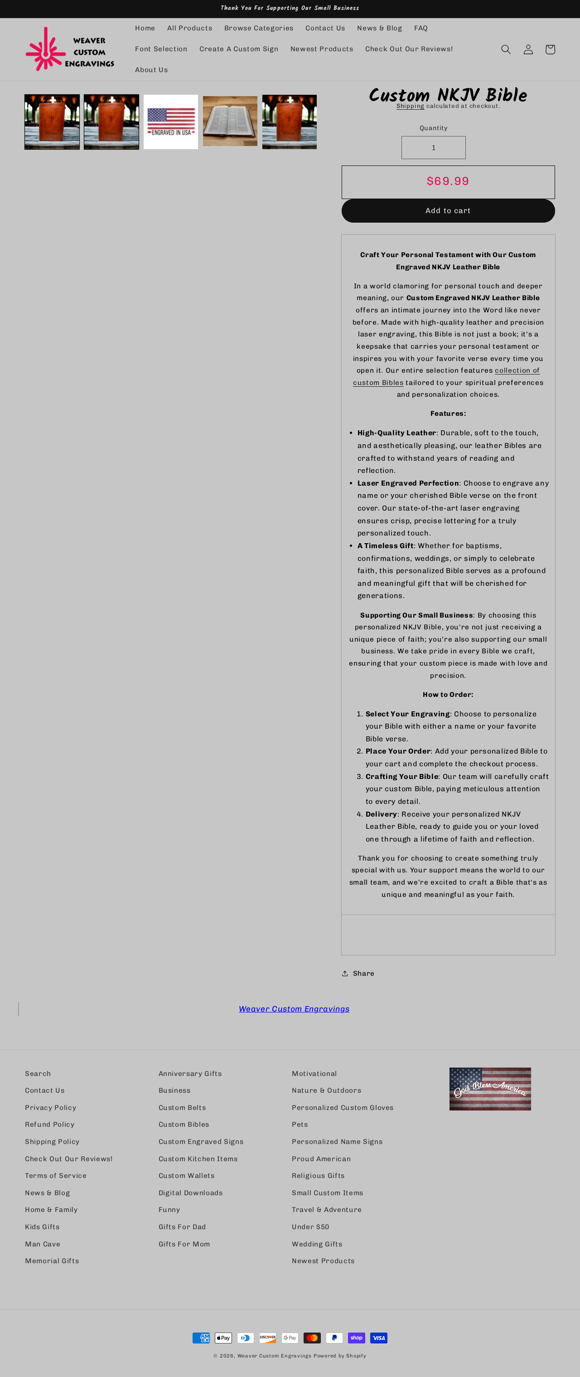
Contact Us (45, 1090)
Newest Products (323, 1261)
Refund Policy (50, 1124)
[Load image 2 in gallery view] (111, 122)
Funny (169, 1210)
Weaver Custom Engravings (294, 1008)
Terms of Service (56, 1176)
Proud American (321, 1159)
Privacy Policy (50, 1108)
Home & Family (51, 1210)
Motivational (314, 1074)
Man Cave (42, 1244)
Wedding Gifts (317, 1244)
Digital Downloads (191, 1193)
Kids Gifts (42, 1227)
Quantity (434, 128)
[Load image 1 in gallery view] (52, 122)
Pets (300, 1124)
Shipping (410, 105)
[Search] (506, 49)
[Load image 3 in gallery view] (171, 122)
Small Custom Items (327, 1193)
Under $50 (310, 1227)
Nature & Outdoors (326, 1090)
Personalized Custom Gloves (343, 1108)
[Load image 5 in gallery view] (289, 122)
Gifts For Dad (183, 1227)
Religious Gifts (318, 1176)
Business (175, 1090)
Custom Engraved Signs (201, 1142)
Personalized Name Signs (337, 1142)
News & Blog (47, 1193)
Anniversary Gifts (190, 1074)
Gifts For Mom (185, 1244)
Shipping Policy (52, 1142)
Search (38, 1074)
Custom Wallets (187, 1176)
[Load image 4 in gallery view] (230, 122)
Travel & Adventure (327, 1210)
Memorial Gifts (52, 1261)
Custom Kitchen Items (198, 1159)
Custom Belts (182, 1108)
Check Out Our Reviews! (69, 1159)
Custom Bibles (184, 1124)
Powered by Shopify (340, 1356)
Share (364, 973)
